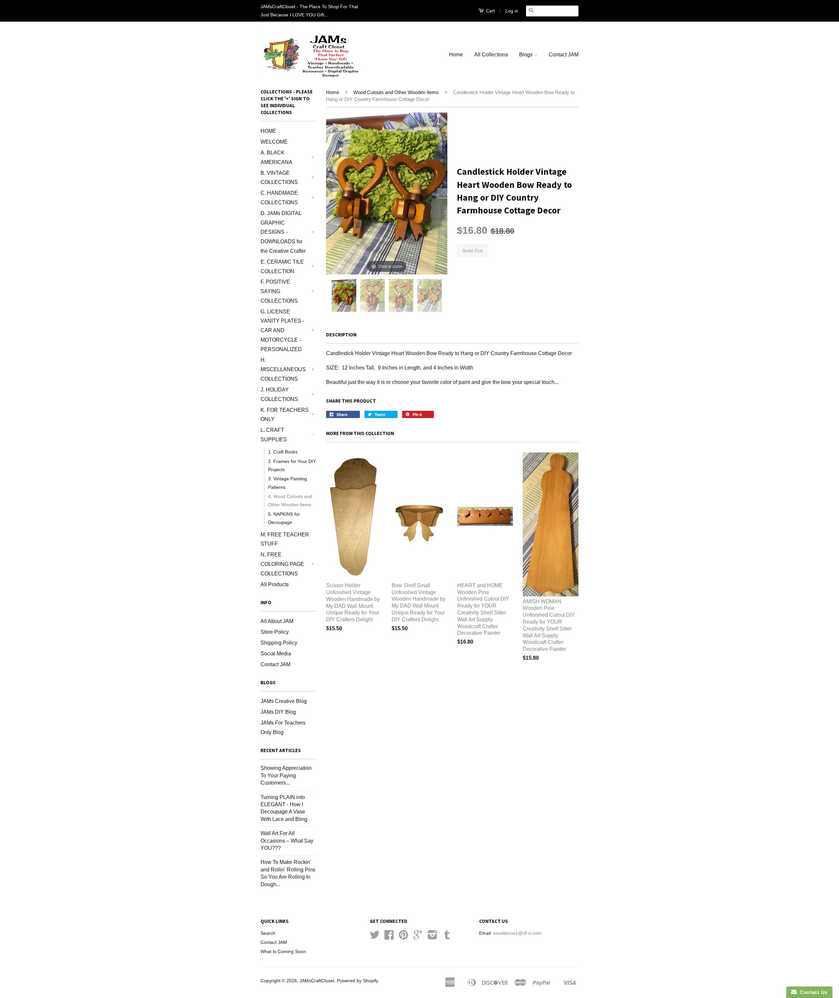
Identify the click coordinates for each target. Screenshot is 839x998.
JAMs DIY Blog (278, 712)
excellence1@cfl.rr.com (517, 933)
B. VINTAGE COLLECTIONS (279, 177)
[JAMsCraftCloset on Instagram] (432, 937)
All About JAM (277, 621)
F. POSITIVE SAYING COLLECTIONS (279, 291)
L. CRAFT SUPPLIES (274, 434)
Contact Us (812, 992)
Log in (511, 10)
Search (268, 933)
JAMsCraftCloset (317, 980)
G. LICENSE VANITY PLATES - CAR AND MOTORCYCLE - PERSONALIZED (282, 330)
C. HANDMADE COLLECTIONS (279, 197)
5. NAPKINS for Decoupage (284, 518)
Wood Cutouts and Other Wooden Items (396, 92)
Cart (490, 10)
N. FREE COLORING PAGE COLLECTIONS (282, 564)
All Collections (491, 54)
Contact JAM (563, 54)
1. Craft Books (283, 451)
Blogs (526, 54)
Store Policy (275, 632)
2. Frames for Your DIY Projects (292, 465)
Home (456, 54)
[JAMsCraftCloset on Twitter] (375, 937)
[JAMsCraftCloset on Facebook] (389, 937)
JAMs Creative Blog (284, 701)
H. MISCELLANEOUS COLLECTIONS (283, 369)
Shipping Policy (279, 643)
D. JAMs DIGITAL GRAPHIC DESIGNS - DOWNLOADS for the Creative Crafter (283, 232)
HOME (268, 131)
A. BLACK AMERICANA (276, 157)
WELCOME (274, 142)
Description (341, 334)
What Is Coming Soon (283, 951)
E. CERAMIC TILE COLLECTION (282, 266)
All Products (275, 584)
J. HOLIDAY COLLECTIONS (279, 394)
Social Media (276, 653)
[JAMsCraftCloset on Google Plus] (418, 937)
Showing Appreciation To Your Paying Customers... (286, 775)
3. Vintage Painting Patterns (287, 482)
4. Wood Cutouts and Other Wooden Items (290, 500)
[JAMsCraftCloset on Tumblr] (447, 937)
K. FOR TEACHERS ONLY (285, 414)
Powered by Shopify (357, 980)
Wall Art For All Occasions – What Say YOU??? (287, 840)
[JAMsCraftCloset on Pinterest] (403, 937)
